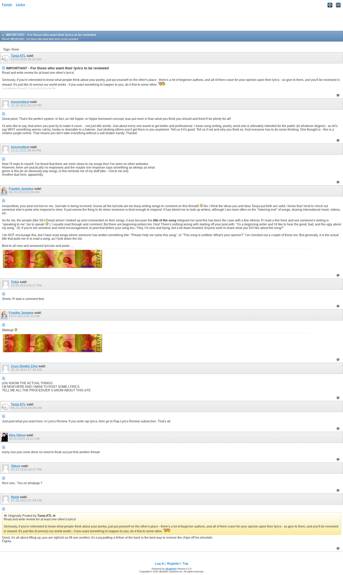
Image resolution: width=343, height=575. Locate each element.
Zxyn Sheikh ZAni (24, 366)
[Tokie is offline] (6, 284)
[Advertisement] (32, 20)
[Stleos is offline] (6, 468)
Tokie (15, 282)
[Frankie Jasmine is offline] (5, 190)
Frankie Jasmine (21, 188)
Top (185, 563)
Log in (159, 563)
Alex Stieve (17, 435)
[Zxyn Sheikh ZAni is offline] (6, 368)
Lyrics (20, 4)
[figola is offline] (6, 499)
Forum (7, 4)
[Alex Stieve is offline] (5, 437)
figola (15, 497)
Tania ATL (18, 55)
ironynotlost (20, 102)
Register (173, 563)
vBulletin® (171, 568)
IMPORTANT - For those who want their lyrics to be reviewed (44, 39)
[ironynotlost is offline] (6, 104)
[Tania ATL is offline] (6, 57)
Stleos (15, 466)
